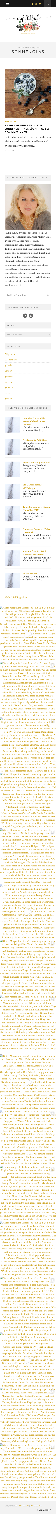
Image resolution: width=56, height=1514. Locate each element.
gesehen (8, 398)
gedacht (8, 365)
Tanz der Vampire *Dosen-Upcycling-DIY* (37, 508)
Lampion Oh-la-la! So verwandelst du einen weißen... (34, 421)
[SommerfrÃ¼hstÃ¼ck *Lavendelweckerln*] (12, 565)
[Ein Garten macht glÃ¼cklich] (12, 498)
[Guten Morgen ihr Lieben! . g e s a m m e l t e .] (28, 912)
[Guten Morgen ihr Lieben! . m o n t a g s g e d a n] (28, 634)
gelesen (8, 382)
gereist (8, 393)
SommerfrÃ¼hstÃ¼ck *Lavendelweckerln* (35, 553)
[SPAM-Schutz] (12, 587)
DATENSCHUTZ (36, 1506)
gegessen (9, 376)
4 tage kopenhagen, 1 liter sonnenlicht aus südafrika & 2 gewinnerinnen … (27, 129)
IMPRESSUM (24, 1506)
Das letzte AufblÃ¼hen (35, 440)
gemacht (9, 387)
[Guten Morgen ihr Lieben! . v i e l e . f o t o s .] (28, 689)
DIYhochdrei (11, 359)
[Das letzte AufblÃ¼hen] (12, 454)
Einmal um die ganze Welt (37, 462)
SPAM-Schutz (30, 573)
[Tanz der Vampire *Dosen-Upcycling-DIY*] (12, 520)
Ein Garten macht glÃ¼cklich (32, 486)
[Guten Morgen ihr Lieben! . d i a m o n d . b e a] (28, 745)
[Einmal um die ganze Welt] (12, 476)
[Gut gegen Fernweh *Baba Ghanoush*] (12, 543)
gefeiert (8, 370)
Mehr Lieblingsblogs (16, 597)
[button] (5, 1508)
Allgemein (10, 121)
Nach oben (43, 1510)
